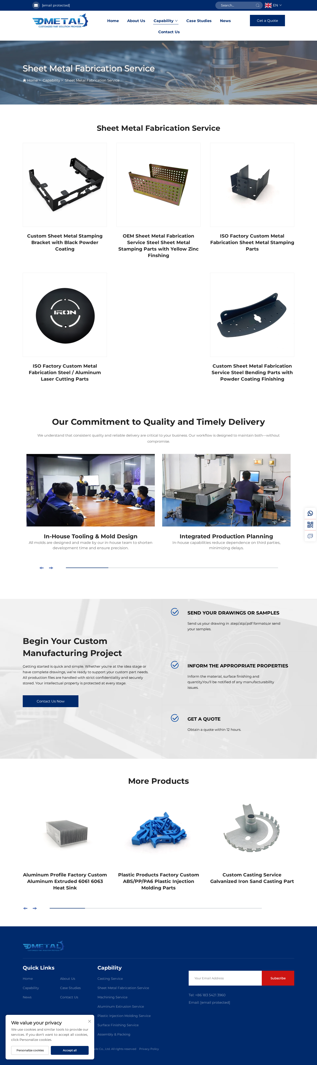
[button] (41, 568)
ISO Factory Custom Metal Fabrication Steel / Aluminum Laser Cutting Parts (65, 372)
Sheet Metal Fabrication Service (92, 80)
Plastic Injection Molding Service (124, 1016)
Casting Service (110, 979)
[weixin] (310, 524)
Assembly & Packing (113, 1034)
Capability (164, 21)
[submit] (257, 5)
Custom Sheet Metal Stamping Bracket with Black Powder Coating (65, 242)
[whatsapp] (310, 513)
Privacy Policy (149, 1049)
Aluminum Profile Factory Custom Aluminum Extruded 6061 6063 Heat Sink (65, 881)
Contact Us (169, 32)
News (225, 21)
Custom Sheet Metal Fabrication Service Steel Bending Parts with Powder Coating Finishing (252, 372)
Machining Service (112, 997)
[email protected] (56, 5)
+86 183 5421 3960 (210, 995)
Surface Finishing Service (118, 1025)
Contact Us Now (51, 701)
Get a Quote (267, 20)
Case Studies (199, 21)
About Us (136, 21)
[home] (60, 20)
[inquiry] (310, 535)
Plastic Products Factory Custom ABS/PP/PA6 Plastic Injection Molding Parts (158, 881)
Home (113, 21)
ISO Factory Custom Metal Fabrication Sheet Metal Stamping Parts (252, 242)
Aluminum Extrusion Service (120, 1006)
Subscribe (278, 978)
